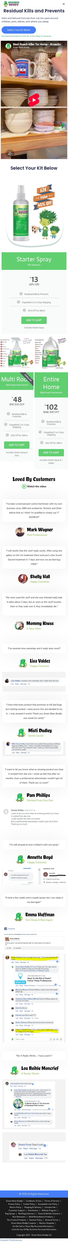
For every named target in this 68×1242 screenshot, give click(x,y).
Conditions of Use (33, 1201)
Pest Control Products (16, 1220)
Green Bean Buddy (14, 1201)
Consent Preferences (11, 1240)
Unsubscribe (50, 1207)
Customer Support (17, 1210)
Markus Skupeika (46, 1223)
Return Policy (15, 1207)
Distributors (33, 1210)
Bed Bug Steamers (26, 1213)
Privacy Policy (14, 1204)
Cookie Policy (29, 1204)
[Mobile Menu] (64, 4)
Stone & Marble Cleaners (49, 1213)
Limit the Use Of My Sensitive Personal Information (34, 1229)
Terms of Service (51, 1201)
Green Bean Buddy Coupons (23, 1223)
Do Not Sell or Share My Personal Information (33, 1226)
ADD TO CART (34, 320)
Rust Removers (19, 1216)
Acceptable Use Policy (47, 1204)
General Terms (51, 1220)
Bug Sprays (10, 1213)
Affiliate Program (49, 1210)
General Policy (35, 1220)
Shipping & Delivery (32, 1207)
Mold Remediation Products (41, 1216)
